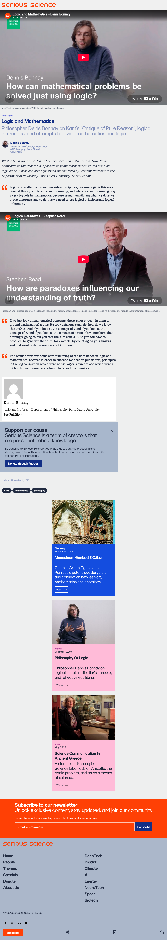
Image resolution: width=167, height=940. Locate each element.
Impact (90, 861)
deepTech (93, 855)
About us (11, 887)
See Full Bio (12, 414)
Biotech (91, 899)
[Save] (115, 932)
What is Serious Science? (162, 932)
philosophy (39, 490)
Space (90, 893)
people (9, 861)
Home (8, 855)
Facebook (5, 923)
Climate (91, 868)
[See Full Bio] (21, 414)
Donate (9, 880)
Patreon (26, 923)
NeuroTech (94, 887)
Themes (10, 868)
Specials (10, 874)
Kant (6, 490)
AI (86, 874)
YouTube (19, 923)
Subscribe (13, 932)
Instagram (12, 923)
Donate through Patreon (23, 463)
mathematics (21, 490)
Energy (91, 880)
